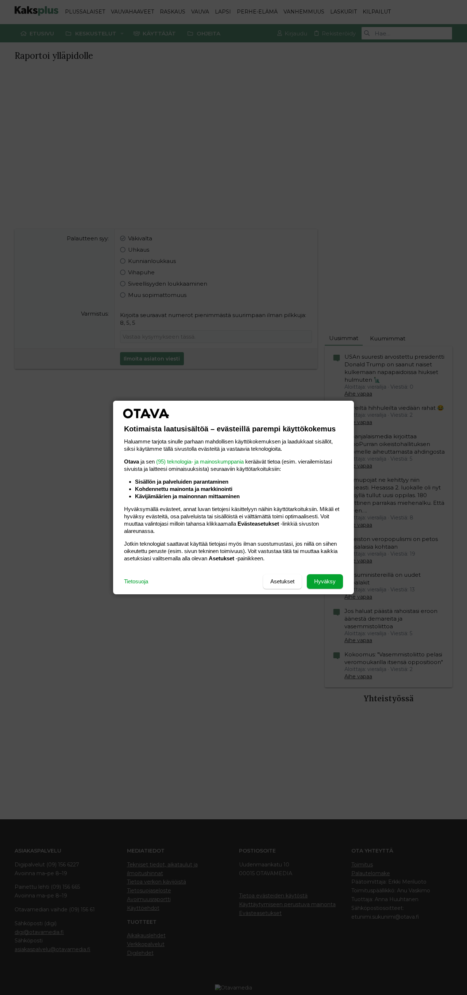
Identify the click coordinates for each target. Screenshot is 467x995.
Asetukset (282, 581)
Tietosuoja (136, 581)
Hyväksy (325, 581)
